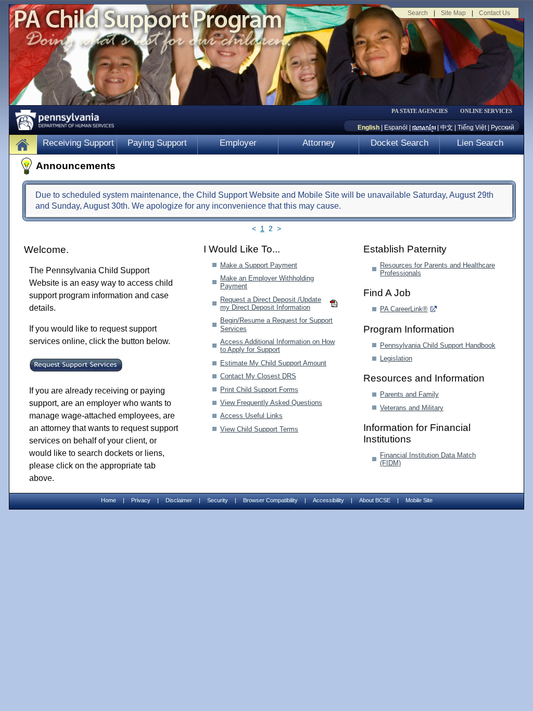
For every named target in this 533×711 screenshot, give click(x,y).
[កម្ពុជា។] (424, 127)
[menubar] (423, 111)
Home (108, 500)
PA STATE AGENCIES (419, 111)
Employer (238, 143)
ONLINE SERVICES (486, 111)
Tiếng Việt (472, 127)
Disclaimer (179, 500)
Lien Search (480, 143)
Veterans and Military (411, 408)
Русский (502, 127)
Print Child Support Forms (259, 389)
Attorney (318, 143)
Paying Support (157, 143)
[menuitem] (423, 111)
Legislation (396, 358)
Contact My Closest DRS (258, 376)
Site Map (453, 13)
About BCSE (374, 500)
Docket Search (399, 143)
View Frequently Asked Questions (271, 403)
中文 (446, 127)
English (368, 127)
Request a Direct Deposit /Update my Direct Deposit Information (270, 303)
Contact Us (494, 13)
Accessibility (328, 500)
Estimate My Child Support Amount (273, 363)
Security (217, 500)
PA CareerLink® (404, 309)
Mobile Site (419, 500)
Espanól (396, 127)
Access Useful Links (251, 416)
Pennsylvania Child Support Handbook (438, 345)
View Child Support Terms (259, 429)
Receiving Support (78, 143)
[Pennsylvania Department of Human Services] (61, 117)
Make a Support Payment (258, 265)
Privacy (140, 500)
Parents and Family (409, 394)
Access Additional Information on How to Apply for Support (277, 345)
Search (418, 13)
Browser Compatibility (270, 500)
